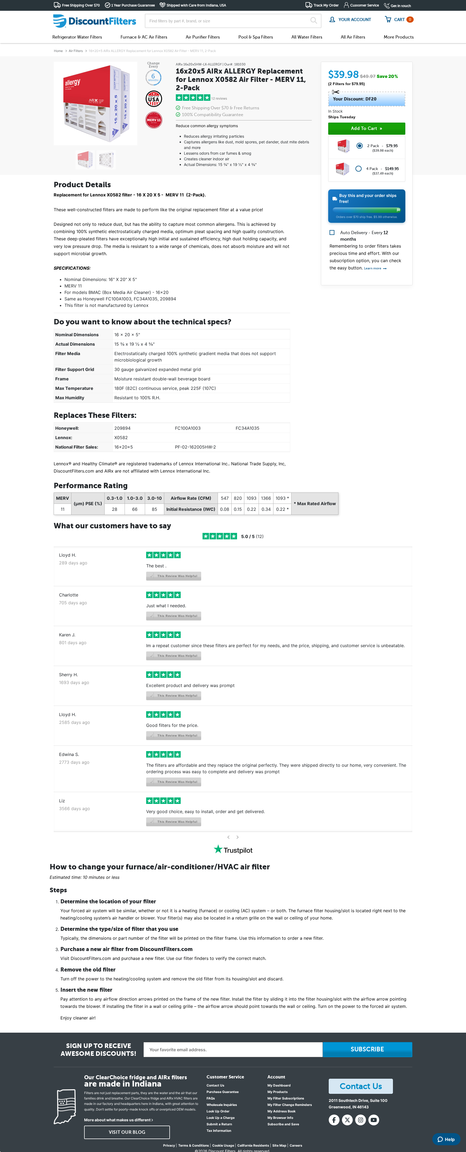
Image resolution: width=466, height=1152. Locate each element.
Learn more (373, 268)
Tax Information (219, 1131)
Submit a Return (219, 1124)
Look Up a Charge (221, 1118)
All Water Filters (307, 37)
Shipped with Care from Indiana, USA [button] (196, 5)
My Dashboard (279, 1085)
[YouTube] (373, 1120)
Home (58, 51)
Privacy (169, 1145)
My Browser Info (280, 1118)
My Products (278, 1092)
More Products (399, 37)
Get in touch (401, 6)
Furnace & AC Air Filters (144, 37)
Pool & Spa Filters (255, 37)
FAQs (211, 1098)
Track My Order (326, 5)
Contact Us (215, 1085)
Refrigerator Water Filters (77, 37)
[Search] (314, 21)
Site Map (279, 1145)
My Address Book (282, 1111)
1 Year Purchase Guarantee (133, 5)
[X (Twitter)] (347, 1120)
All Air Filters (353, 37)
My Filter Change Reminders (290, 1105)
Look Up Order (218, 1111)
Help (450, 1139)
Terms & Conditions (193, 1145)
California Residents (253, 1145)
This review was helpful (176, 576)
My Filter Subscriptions (286, 1098)
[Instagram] (360, 1120)
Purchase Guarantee (223, 1092)
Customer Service (364, 5)
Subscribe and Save (283, 1124)
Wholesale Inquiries (222, 1105)
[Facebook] (334, 1120)
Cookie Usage (223, 1145)
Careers (296, 1145)
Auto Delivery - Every (364, 236)
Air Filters (76, 51)
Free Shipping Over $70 (81, 5)
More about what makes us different (117, 1120)
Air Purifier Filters (203, 37)
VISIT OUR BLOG (127, 1132)
